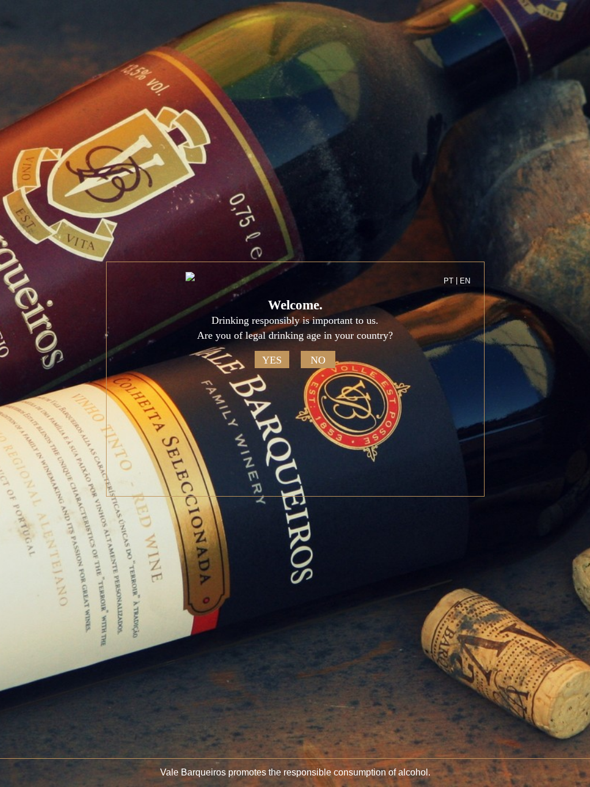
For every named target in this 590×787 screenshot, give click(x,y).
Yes (272, 360)
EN (465, 281)
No (318, 360)
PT (448, 281)
